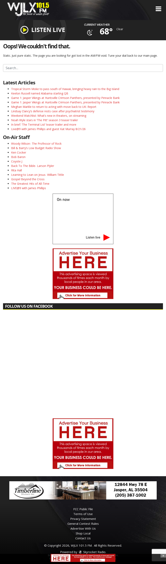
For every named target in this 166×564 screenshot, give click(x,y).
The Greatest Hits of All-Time (30, 184)
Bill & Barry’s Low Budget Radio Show (36, 148)
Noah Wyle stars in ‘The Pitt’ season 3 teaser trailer (44, 120)
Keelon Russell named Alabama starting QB (39, 93)
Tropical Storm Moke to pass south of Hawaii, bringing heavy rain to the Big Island (65, 89)
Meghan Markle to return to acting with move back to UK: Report (53, 107)
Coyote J (16, 161)
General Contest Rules (83, 524)
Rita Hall (16, 170)
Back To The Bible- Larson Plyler (32, 166)
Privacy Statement (83, 519)
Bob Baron (18, 157)
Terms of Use (83, 514)
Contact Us (83, 538)
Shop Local (83, 533)
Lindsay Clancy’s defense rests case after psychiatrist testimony (52, 111)
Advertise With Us (83, 528)
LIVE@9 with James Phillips (28, 188)
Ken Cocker (18, 152)
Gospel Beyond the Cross (28, 179)
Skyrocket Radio (93, 552)
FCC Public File (83, 509)
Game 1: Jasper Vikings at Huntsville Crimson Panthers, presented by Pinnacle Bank (65, 98)
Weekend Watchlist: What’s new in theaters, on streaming (48, 116)
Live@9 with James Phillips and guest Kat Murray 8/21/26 (48, 129)
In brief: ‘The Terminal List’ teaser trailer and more (43, 124)
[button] (158, 9)
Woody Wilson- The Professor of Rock (36, 143)
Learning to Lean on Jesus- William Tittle (37, 175)
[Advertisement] (83, 273)
